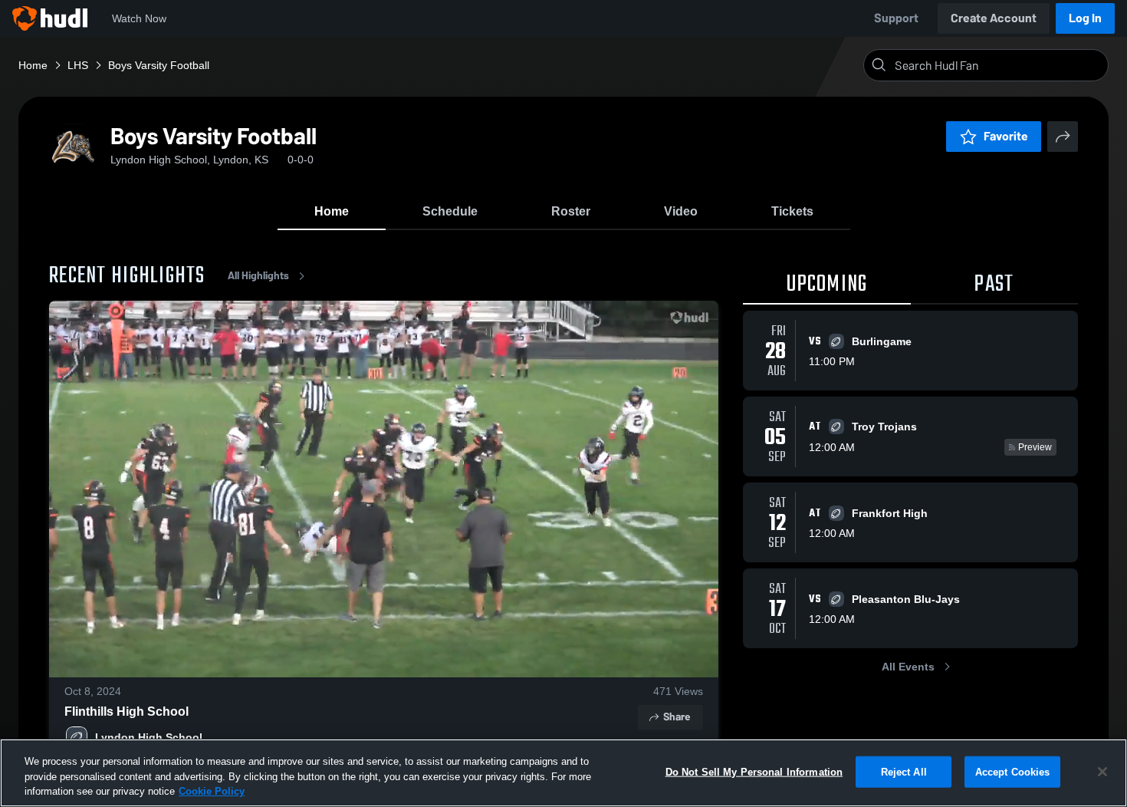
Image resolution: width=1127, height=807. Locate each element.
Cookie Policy (212, 791)
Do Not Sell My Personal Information (754, 771)
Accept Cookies (1012, 771)
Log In (1085, 18)
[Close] (1102, 772)
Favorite (1006, 136)
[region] (563, 773)
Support (896, 18)
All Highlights (258, 276)
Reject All (904, 771)
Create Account (994, 18)
